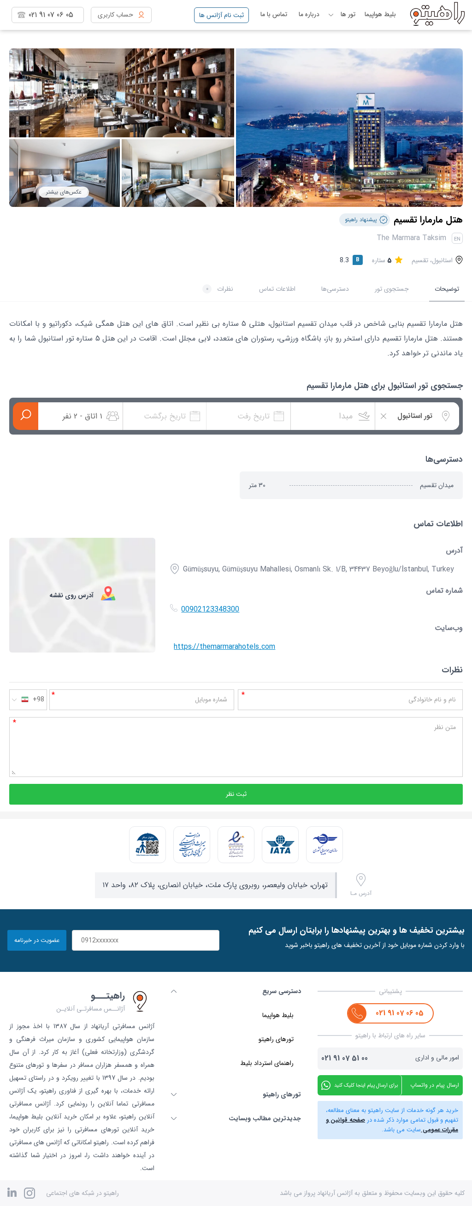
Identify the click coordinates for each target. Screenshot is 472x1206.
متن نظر (445, 727)
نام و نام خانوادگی (432, 699)
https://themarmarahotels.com (224, 647)
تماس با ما (273, 14)
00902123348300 (210, 609)
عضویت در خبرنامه (36, 940)
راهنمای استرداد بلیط (267, 1063)
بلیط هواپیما (380, 14)
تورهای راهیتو (276, 1039)
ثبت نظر (236, 794)
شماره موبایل (211, 699)
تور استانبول (56, 338)
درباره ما (309, 14)
